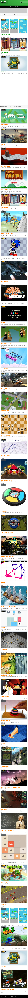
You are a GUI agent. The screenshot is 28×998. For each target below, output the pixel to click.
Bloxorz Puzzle (5, 166)
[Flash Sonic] (14, 255)
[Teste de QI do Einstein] (14, 829)
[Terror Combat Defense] (14, 232)
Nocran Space (5, 281)
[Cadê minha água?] (14, 673)
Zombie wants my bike (7, 989)
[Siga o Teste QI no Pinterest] (17, 7)
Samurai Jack (5, 696)
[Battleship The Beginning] (14, 605)
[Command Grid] (14, 765)
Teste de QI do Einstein (7, 830)
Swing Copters (5, 34)
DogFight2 (4, 144)
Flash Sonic (4, 257)
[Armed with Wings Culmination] (14, 786)
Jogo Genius (4, 511)
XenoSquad (4, 809)
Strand (3, 582)
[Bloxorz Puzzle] (14, 164)
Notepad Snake (5, 455)
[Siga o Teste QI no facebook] (13, 7)
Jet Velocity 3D (5, 388)
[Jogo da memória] (14, 300)
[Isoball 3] (14, 742)
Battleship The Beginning (8, 606)
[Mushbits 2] (14, 367)
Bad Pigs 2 (4, 882)
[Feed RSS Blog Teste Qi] (11, 7)
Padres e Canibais (6, 343)
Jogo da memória (6, 302)
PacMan (3, 322)
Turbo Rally (4, 904)
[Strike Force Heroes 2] (14, 555)
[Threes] (14, 626)
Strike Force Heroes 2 (7, 557)
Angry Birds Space (6, 480)
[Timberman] (14, 51)
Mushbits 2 (4, 369)
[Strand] (14, 581)
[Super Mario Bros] (14, 188)
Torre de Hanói (5, 721)
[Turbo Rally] (14, 903)
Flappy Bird (4, 125)
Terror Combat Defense (8, 234)
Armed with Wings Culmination (10, 787)
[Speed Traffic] (14, 409)
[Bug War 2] (14, 945)
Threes (3, 627)
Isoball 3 (3, 743)
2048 (2, 861)
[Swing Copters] (14, 33)
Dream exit (4, 649)
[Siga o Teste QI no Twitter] (15, 7)
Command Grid (5, 766)
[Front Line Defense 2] (14, 531)
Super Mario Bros (6, 189)
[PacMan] (14, 321)
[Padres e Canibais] (14, 342)
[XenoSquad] (14, 808)
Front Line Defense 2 (7, 532)
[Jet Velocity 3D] (14, 387)
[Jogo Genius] (14, 509)
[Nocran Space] (14, 280)
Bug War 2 (4, 947)
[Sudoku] (14, 70)
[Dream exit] (14, 648)
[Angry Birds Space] (14, 479)
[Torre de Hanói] (14, 719)
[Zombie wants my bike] (14, 988)
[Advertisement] (13, 10)
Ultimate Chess (5, 435)
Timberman (4, 52)
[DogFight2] (14, 143)
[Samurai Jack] (14, 695)
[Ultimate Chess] (14, 434)
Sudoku (3, 72)
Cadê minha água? (6, 675)
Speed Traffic (5, 411)
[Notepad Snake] (14, 454)
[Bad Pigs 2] (14, 881)
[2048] (14, 859)
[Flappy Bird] (14, 123)
